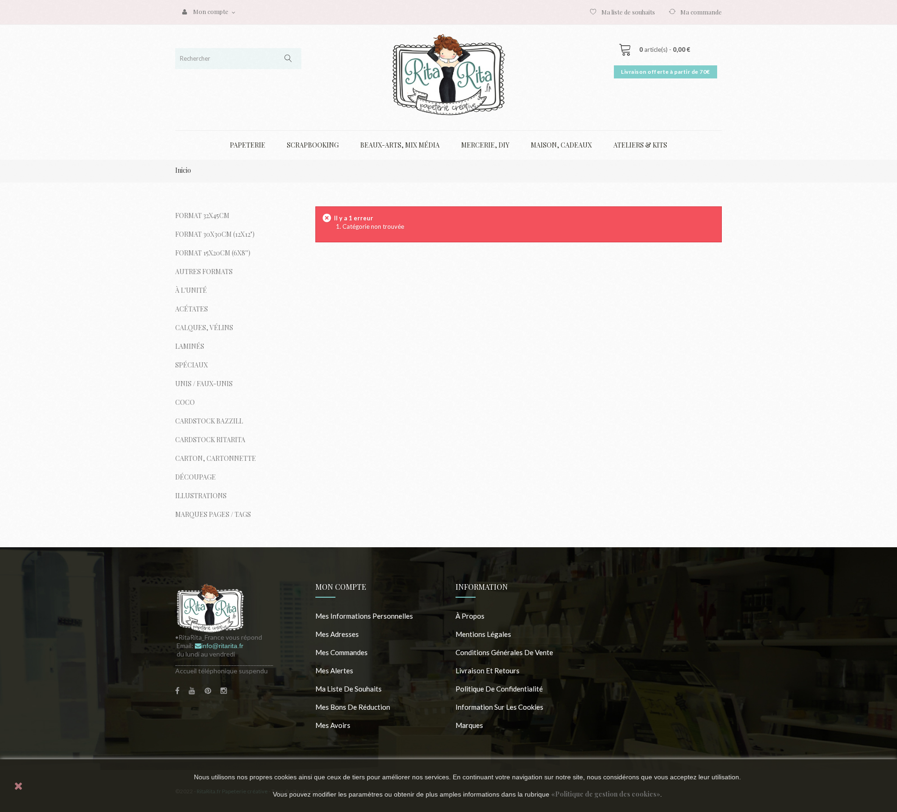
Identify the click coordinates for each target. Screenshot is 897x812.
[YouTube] (192, 690)
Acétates (191, 308)
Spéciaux (191, 364)
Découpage (195, 477)
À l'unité (191, 290)
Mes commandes (341, 652)
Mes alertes (334, 670)
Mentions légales (483, 634)
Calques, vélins (204, 327)
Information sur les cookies (499, 707)
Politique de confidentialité (499, 689)
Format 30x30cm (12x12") (215, 234)
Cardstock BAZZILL (209, 421)
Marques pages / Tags (213, 514)
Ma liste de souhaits (628, 12)
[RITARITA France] (448, 74)
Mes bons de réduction (352, 707)
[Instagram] (224, 690)
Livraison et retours (488, 670)
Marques (469, 725)
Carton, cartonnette (215, 458)
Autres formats (204, 271)
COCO (185, 402)
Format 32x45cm (202, 215)
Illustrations (201, 495)
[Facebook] (177, 690)
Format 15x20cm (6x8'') (212, 252)
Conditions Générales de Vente (504, 652)
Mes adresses (337, 634)
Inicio (183, 170)
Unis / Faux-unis (204, 383)
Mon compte (340, 587)
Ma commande (701, 12)
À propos (470, 616)
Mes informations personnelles (364, 616)
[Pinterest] (208, 690)
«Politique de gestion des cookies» (605, 794)
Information (482, 587)
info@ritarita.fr (222, 646)
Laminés (189, 346)
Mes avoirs (332, 725)
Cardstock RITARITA (210, 439)
